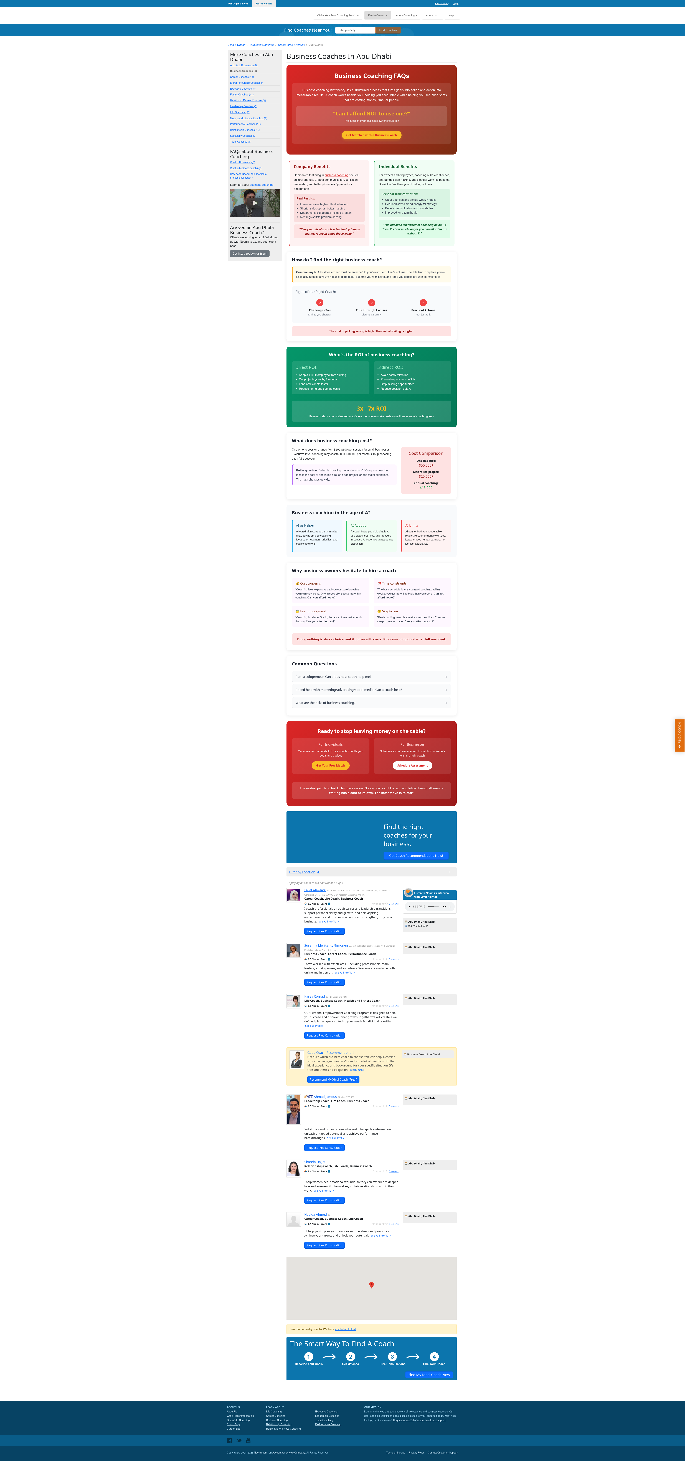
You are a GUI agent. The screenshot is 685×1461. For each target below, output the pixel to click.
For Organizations (238, 3)
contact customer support (431, 1420)
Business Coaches (262, 45)
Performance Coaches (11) (245, 124)
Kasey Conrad (314, 996)
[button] (329, 904)
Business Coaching (277, 1420)
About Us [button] (432, 15)
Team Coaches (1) (240, 141)
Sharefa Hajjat (315, 1162)
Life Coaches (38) (240, 112)
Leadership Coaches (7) (243, 106)
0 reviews (394, 903)
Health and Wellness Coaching (283, 1428)
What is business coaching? (246, 168)
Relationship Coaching (278, 1424)
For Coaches (441, 3)
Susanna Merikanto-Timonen (326, 945)
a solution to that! (345, 1329)
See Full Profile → (329, 921)
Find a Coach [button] (376, 15)
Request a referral (403, 1420)
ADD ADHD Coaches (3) (244, 65)
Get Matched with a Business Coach (371, 135)
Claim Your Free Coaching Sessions (338, 15)
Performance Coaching (328, 1424)
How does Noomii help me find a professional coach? (248, 175)
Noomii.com (260, 1452)
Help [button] (451, 15)
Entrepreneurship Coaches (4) (247, 82)
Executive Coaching (326, 1411)
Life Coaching (274, 1411)
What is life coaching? (242, 162)
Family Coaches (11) (242, 94)
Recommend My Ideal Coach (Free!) (333, 1079)
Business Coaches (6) (243, 71)
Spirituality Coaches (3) (243, 135)
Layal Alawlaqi (315, 890)
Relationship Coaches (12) (245, 130)
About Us (232, 1411)
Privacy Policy (416, 1452)
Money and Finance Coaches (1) (248, 118)
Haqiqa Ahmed (315, 1214)
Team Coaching (324, 1420)
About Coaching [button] (405, 15)
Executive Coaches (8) (243, 88)
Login (455, 3)
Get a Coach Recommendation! (330, 1052)
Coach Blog (233, 1424)
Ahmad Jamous (325, 1097)
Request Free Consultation (324, 931)
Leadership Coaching (327, 1415)
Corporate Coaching (238, 1420)
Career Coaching (275, 1415)
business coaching (336, 175)
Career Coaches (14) (242, 77)
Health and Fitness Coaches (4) (248, 100)
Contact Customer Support (443, 1452)
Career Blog (233, 1428)
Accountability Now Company (288, 1452)
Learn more (357, 1069)
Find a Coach (236, 45)
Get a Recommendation (240, 1415)
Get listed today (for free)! (249, 254)
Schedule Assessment (412, 765)
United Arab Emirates (291, 45)
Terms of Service (395, 1452)
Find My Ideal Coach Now (429, 1374)
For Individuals (263, 3)
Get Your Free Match (330, 765)
